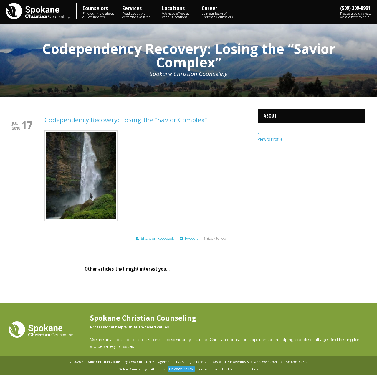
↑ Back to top (214, 238)
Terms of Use (207, 369)
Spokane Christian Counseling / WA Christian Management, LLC (131, 361)
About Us (158, 369)
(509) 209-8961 (355, 11)
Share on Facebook (157, 238)
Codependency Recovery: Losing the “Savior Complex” (125, 119)
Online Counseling (132, 369)
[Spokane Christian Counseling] (41, 11)
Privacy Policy (181, 368)
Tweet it (191, 238)
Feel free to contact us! (240, 369)
